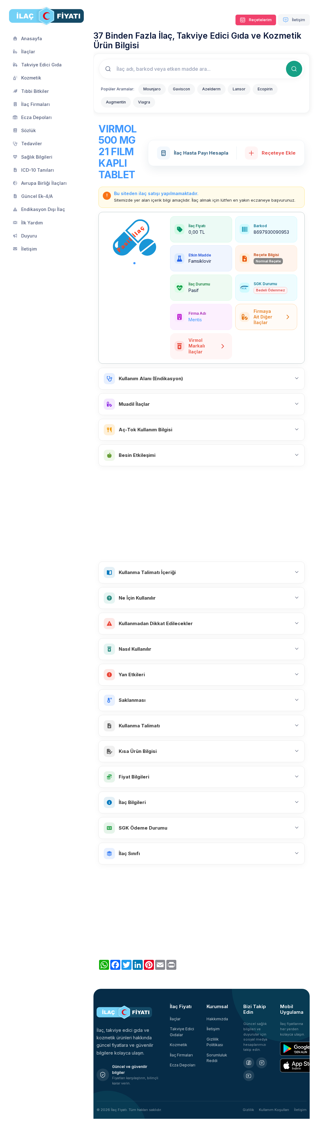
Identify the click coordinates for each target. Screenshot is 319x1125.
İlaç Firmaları (181, 1055)
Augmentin (116, 102)
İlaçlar (175, 1019)
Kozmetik (178, 1044)
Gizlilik (248, 1110)
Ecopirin (265, 89)
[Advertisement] (201, 514)
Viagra (144, 102)
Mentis (195, 319)
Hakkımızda (217, 1019)
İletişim (298, 19)
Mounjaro (152, 89)
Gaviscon (181, 89)
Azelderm (211, 89)
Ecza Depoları (182, 1065)
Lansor (239, 89)
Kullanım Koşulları (274, 1110)
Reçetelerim (260, 19)
